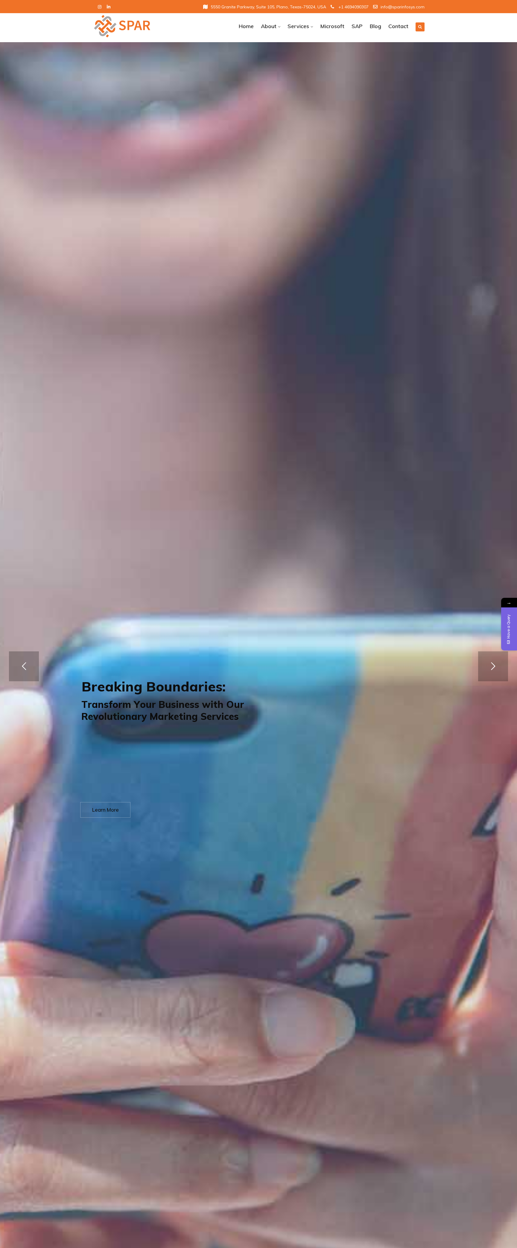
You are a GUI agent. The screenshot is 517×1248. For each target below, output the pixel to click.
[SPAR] (130, 26)
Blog (375, 26)
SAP (357, 26)
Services (298, 26)
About (268, 26)
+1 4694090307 (353, 7)
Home (246, 26)
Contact (398, 26)
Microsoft (332, 26)
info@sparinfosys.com (403, 7)
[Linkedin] (108, 7)
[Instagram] (99, 7)
